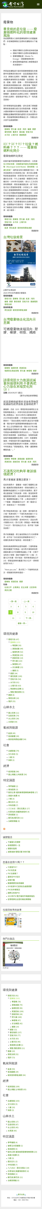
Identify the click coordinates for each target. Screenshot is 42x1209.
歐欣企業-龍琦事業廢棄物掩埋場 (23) (22, 1151)
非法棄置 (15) (17, 667)
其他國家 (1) (13, 814)
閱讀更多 (35, 137)
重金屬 (22, 131)
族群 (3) (11, 1110)
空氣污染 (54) (15, 679)
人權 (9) (11, 757)
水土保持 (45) (13, 1127)
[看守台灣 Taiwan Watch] (13, 6)
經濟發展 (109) (13, 1086)
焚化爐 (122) (17, 660)
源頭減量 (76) (17, 1004)
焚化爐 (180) (17, 1017)
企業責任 (16, 587)
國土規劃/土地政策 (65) (17, 1089)
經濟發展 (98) (13, 771)
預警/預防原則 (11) (17, 1048)
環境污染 (8, 219)
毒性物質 (8, 131)
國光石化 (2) (13, 802)
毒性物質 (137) (16, 1032)
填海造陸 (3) (13, 789)
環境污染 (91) (13, 995)
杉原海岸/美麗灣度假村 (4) (18, 811)
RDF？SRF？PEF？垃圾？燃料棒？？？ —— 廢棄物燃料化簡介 (20, 147)
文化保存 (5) (13, 754)
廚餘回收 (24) (17, 1014)
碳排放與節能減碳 (24, 227)
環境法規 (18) (13, 698)
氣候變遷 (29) (13, 1071)
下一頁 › (29, 618)
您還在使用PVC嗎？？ (14, 862)
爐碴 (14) (15, 1026)
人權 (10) (11, 1107)
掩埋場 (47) (16, 664)
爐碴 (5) (15, 670)
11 (13, 618)
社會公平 (8, 587)
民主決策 (24, 587)
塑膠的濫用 (12, 848)
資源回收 (22, 368)
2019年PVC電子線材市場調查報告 (21, 896)
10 (33, 612)
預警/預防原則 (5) (17, 692)
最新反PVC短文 (14, 876)
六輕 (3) (11, 798)
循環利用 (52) (17, 651)
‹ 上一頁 (26, 601)
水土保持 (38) (13, 718)
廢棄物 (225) (15, 642)
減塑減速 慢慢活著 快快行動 (19, 851)
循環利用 (14, 368)
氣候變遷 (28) (13, 736)
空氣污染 (29, 131)
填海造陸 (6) (12, 1149)
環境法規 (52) (13, 1054)
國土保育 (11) (13, 712)
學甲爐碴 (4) (12, 1142)
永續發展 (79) (13, 750)
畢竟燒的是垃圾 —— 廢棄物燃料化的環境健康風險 (20, 32)
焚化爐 (13, 129)
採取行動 (11, 880)
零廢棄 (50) (16, 645)
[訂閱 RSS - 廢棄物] (4, 828)
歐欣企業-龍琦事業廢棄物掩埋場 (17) (23, 792)
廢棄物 (7, 129)
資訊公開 (8, 590)
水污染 (7, 134)
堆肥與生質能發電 (11, 370)
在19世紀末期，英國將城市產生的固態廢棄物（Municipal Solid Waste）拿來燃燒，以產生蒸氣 (20, 167)
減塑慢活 (7, 837)
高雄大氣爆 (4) (14, 795)
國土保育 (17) (13, 1121)
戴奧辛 (15, 131)
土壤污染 (14, 134)
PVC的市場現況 (14, 889)
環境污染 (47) (13, 639)
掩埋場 (29, 370)
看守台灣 (21, 1194)
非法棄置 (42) (17, 1023)
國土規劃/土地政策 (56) (17, 774)
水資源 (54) (12, 721)
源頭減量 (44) (17, 648)
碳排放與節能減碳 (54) (17, 739)
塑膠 (34, 129)
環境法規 (8, 304)
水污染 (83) (14, 1038)
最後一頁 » (22, 623)
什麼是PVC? (12, 867)
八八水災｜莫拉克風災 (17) (19, 808)
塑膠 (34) (13, 673)
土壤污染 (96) (15, 1041)
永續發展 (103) (13, 1100)
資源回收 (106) (18, 1011)
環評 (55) (11, 701)
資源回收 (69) (17, 655)
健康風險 (22, 134)
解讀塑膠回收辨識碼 (16, 883)
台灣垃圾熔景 (13, 237)
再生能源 (12, 227)
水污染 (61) (14, 682)
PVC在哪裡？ (13, 873)
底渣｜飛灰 (21, 129)
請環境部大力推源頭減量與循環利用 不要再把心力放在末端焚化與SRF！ (19, 385)
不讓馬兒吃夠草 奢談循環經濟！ (19, 472)
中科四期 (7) (13, 805)
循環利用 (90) (17, 1008)
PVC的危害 (12, 870)
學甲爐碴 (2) (13, 786)
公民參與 (33, 587)
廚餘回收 (16, 461)
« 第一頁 (13, 601)
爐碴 (29, 129)
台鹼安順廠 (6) (14, 821)
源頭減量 (21, 458)
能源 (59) (11, 1069)
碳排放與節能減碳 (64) (17, 1075)
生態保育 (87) (13, 1124)
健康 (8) (11, 694)
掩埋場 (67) (16, 1020)
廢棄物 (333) (15, 998)
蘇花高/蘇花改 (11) (15, 817)
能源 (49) (11, 733)
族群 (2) (11, 760)
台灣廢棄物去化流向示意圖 (19, 321)
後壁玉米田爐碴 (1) (15, 1145)
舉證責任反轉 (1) (17, 688)
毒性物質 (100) (16, 676)
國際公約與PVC (14, 892)
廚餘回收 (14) (17, 658)
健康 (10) (11, 1051)
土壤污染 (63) (15, 685)
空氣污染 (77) (15, 1035)
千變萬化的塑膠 (14, 842)
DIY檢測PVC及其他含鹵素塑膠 (20, 886)
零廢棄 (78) (16, 1001)
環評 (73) (11, 1057)
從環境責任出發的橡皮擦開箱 (19, 899)
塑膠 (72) (13, 1029)
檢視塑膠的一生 (14, 845)
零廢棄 (13, 458)
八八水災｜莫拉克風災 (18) (18, 1167)
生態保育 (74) (13, 715)
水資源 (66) (12, 1130)
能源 (6, 227)
